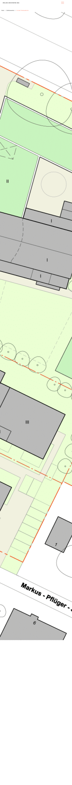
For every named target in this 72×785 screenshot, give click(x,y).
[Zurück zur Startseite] (11, 3)
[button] (62, 3)
